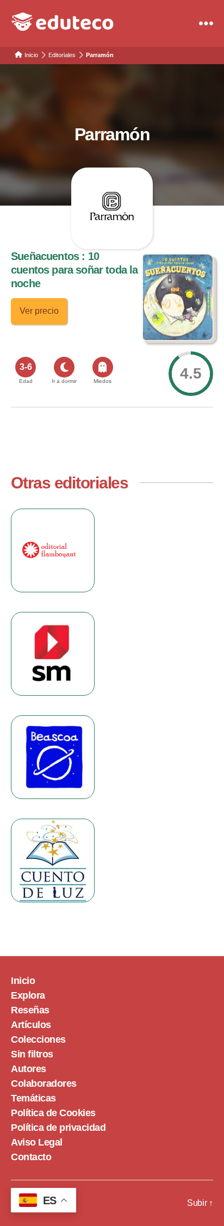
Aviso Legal (37, 1142)
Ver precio (39, 310)
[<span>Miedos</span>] (102, 367)
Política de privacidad (58, 1127)
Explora (28, 995)
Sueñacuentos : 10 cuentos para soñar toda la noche (74, 269)
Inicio (23, 980)
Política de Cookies (53, 1112)
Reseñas (30, 1010)
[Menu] (206, 23)
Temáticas (33, 1098)
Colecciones (38, 1039)
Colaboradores (44, 1083)
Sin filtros (32, 1054)
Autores (28, 1068)
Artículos (31, 1024)
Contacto (31, 1156)
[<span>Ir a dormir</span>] (64, 367)
